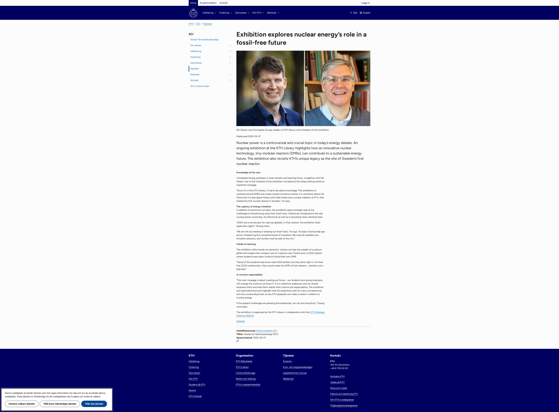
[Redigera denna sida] (237, 340)
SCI (198, 23)
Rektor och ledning (245, 378)
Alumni (192, 390)
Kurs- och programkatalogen (297, 367)
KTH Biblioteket (244, 361)
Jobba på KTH (337, 382)
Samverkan (196, 62)
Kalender (195, 74)
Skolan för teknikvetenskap (204, 39)
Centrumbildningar (245, 373)
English (366, 12)
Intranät (224, 2)
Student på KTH (197, 384)
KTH (191, 23)
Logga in (365, 2)
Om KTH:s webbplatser (342, 399)
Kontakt (194, 80)
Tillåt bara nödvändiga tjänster (59, 403)
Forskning (195, 57)
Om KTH (193, 378)
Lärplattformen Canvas (295, 373)
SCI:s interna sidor (199, 86)
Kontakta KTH (337, 376)
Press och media (338, 388)
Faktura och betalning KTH (344, 393)
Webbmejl (288, 378)
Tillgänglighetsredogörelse (344, 405)
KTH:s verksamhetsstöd (248, 384)
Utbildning (195, 51)
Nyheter (207, 23)
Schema (287, 361)
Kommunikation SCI (266, 330)
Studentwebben (208, 2)
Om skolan (195, 45)
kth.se (193, 2)
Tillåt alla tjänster (94, 403)
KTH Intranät (195, 396)
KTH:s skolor (242, 367)
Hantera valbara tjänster (22, 403)
